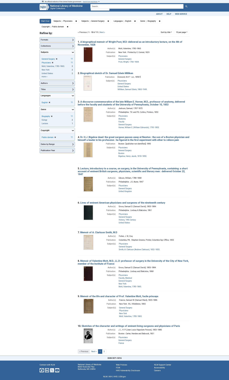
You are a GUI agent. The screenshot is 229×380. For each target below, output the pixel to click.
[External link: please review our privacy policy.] (42, 370)
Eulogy (44, 120)
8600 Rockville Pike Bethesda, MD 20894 (86, 368)
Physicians (123, 56)
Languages (46, 95)
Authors (44, 83)
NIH (110, 376)
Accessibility (159, 368)
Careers (157, 370)
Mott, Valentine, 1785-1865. (130, 286)
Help (169, 14)
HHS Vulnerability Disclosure (128, 370)
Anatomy (122, 119)
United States (123, 86)
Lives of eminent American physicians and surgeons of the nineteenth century (122, 202)
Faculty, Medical (125, 278)
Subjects (44, 52)
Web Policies (121, 365)
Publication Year (48, 150)
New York (122, 284)
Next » (102, 32)
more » (44, 76)
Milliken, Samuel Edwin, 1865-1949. (132, 89)
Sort (165, 32)
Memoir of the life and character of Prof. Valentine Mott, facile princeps (119, 296)
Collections (46, 46)
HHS (115, 376)
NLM (105, 376)
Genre (43, 109)
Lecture (45, 123)
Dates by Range (48, 144)
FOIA (118, 368)
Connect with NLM (47, 365)
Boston (121, 153)
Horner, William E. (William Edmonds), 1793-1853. (138, 127)
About (159, 14)
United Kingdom (125, 191)
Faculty (121, 122)
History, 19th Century (127, 220)
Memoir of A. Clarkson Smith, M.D (98, 232)
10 (181, 32)
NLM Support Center (162, 365)
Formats (44, 40)
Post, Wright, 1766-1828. (128, 62)
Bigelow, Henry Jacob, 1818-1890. (132, 156)
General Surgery (125, 59)
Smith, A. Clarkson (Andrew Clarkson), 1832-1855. (139, 249)
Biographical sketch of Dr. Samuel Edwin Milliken (106, 73)
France (121, 343)
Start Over (45, 21)
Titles (43, 89)
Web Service (181, 14)
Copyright (45, 130)
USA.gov (122, 376)
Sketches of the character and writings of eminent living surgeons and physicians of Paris (131, 326)
